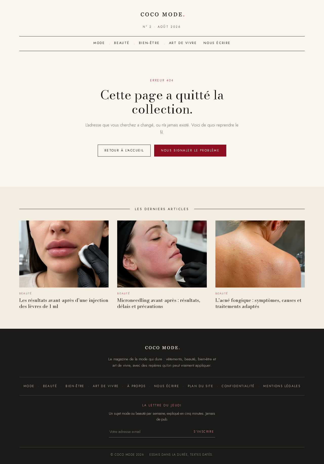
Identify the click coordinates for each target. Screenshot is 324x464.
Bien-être (149, 42)
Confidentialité (238, 386)
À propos (136, 386)
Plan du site (200, 386)
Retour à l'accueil (124, 150)
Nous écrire (217, 42)
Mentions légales (281, 386)
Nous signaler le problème (190, 150)
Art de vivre (183, 42)
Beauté (121, 42)
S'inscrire (204, 431)
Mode (99, 42)
